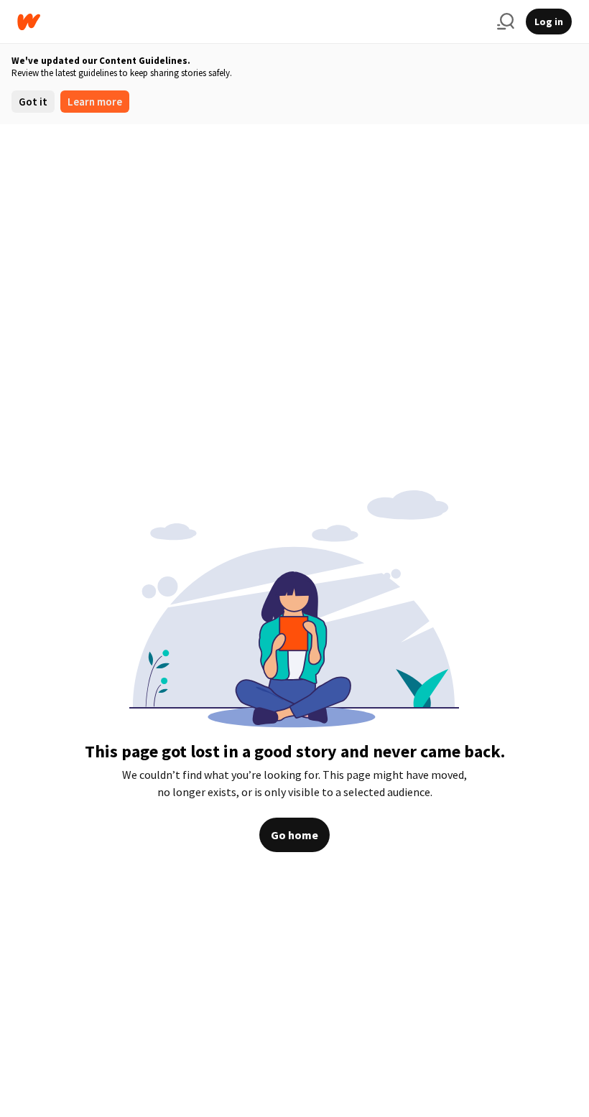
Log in (548, 21)
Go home (294, 835)
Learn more (95, 101)
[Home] (251, 22)
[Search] (505, 21)
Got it (33, 101)
